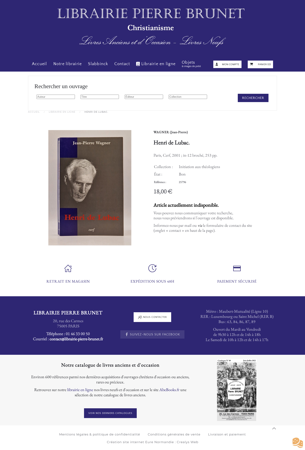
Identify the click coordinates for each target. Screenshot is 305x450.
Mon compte (230, 64)
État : (158, 174)
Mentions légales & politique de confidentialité (99, 434)
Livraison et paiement (227, 434)
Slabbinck (98, 64)
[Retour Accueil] (152, 28)
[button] (274, 428)
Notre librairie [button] (67, 64)
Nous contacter (155, 317)
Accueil (39, 64)
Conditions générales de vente (174, 434)
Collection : (163, 166)
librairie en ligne (80, 389)
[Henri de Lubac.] (89, 187)
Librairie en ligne (158, 64)
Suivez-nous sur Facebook (155, 334)
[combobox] (56, 97)
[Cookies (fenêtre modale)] (297, 443)
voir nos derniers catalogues (110, 413)
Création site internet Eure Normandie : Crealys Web (152, 442)
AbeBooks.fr (169, 389)
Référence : (160, 182)
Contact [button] (122, 64)
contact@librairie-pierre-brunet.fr (76, 338)
